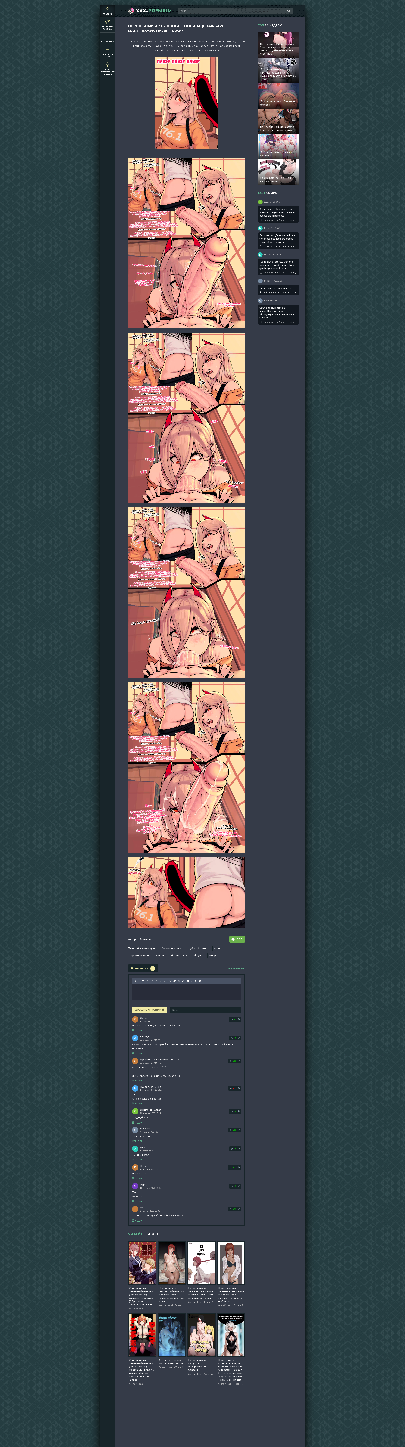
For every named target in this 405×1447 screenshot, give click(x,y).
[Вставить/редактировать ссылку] (175, 981)
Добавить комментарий (149, 1009)
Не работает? (238, 968)
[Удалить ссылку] (179, 981)
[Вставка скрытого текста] (200, 981)
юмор (212, 955)
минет (218, 948)
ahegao (198, 955)
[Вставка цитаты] (188, 981)
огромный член (139, 955)
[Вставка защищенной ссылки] (183, 981)
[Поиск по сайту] (289, 11)
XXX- (154, 11)
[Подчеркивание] (143, 981)
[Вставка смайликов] (170, 981)
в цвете (160, 955)
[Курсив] (139, 981)
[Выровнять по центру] (152, 981)
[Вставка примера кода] (192, 981)
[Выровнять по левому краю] (148, 981)
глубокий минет (197, 948)
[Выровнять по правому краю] (156, 981)
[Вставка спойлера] (196, 981)
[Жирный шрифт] (135, 981)
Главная (107, 14)
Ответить (137, 1030)
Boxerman (145, 939)
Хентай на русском (107, 28)
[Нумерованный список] (165, 981)
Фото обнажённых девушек (107, 71)
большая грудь (146, 948)
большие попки (171, 948)
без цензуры (179, 955)
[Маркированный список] (161, 981)
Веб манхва (107, 42)
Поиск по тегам (107, 55)
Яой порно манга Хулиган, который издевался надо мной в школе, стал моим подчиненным (280, 292)
